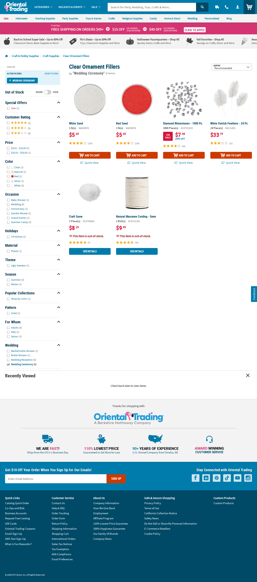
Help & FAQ (58, 508)
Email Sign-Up (13, 533)
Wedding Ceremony (23, 80)
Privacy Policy (152, 503)
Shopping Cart (60, 533)
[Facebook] (195, 478)
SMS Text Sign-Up (15, 539)
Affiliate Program (103, 518)
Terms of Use (151, 508)
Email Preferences (62, 559)
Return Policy (60, 523)
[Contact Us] (227, 7)
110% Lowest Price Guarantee (110, 523)
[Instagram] (248, 478)
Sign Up (116, 478)
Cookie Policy (152, 533)
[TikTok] (227, 478)
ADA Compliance (61, 554)
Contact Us (58, 503)
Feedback (254, 294)
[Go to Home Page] (6, 56)
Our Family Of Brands (105, 533)
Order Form (58, 518)
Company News (102, 539)
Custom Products (224, 503)
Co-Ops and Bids (14, 508)
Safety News (151, 518)
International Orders (63, 539)
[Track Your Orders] (217, 7)
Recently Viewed (20, 375)
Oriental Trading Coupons (20, 528)
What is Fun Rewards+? (18, 544)
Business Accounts (16, 513)
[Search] (202, 7)
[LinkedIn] (206, 478)
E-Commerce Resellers (157, 528)
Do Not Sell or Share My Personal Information (170, 523)
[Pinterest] (217, 478)
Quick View (91, 162)
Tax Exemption (60, 549)
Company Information (106, 503)
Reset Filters (51, 73)
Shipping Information (64, 528)
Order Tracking (60, 513)
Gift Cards (11, 523)
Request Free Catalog (17, 518)
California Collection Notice (160, 513)
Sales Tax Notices (62, 544)
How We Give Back (104, 508)
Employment (100, 513)
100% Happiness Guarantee (109, 528)
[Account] (238, 7)
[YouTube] (237, 478)
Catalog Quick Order (17, 503)
